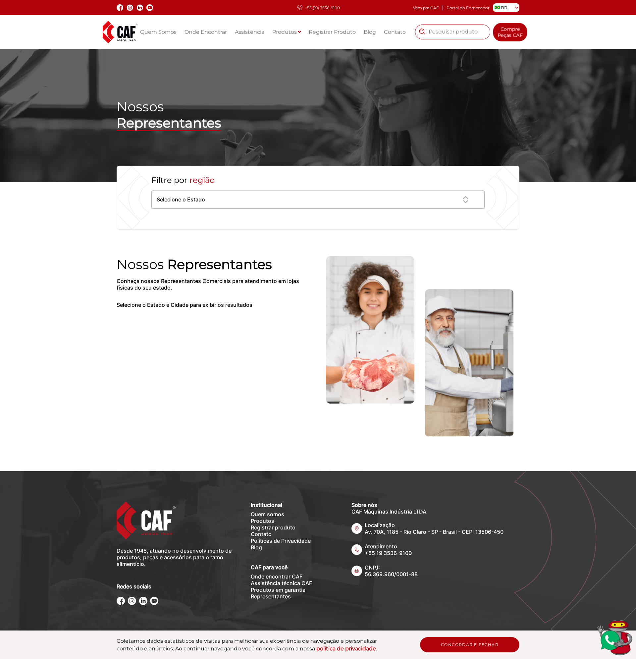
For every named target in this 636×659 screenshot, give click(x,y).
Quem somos (267, 514)
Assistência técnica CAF (281, 583)
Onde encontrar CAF (276, 576)
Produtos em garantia (278, 589)
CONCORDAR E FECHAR (470, 644)
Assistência (249, 32)
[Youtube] (154, 603)
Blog (370, 32)
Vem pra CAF (426, 7)
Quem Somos (158, 32)
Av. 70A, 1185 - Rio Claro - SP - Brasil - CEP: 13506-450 (434, 531)
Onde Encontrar (206, 32)
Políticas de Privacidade (281, 540)
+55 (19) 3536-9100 (322, 7)
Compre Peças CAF (510, 32)
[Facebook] (121, 603)
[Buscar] (422, 31)
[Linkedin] (143, 603)
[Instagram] (132, 603)
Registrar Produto (332, 32)
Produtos (285, 32)
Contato (395, 32)
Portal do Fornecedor (468, 7)
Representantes (271, 596)
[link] (614, 637)
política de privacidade (346, 648)
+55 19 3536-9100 (388, 553)
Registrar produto (273, 527)
